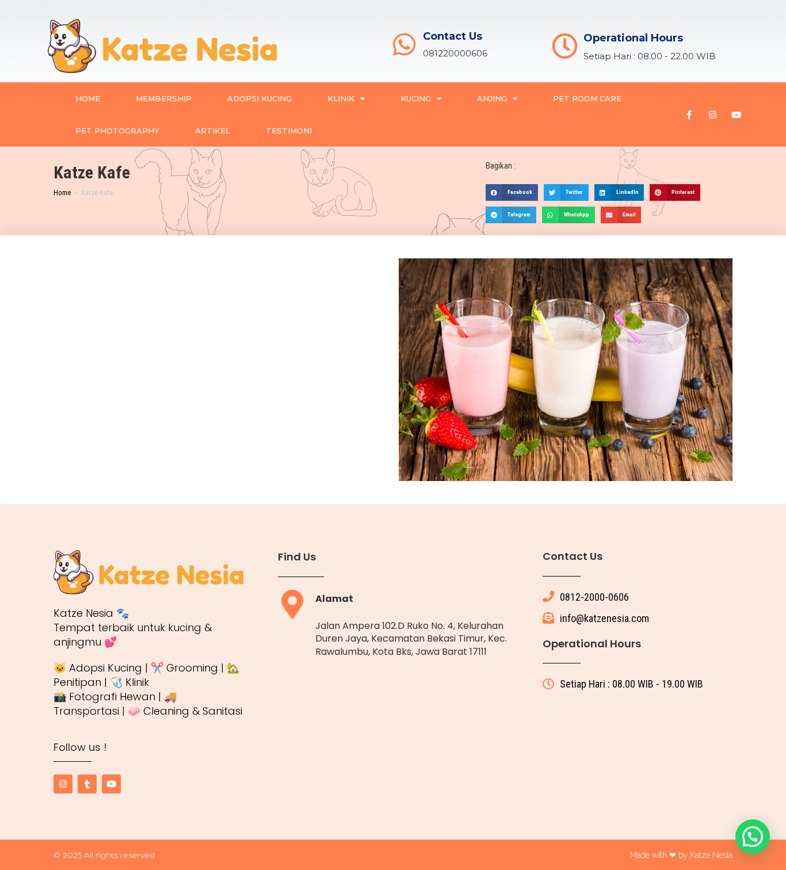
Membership (164, 98)
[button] (512, 192)
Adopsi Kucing (259, 98)
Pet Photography (117, 130)
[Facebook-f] (689, 114)
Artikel (212, 130)
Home (87, 98)
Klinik (340, 98)
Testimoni (289, 130)
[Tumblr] (87, 783)
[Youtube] (736, 114)
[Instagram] (713, 114)
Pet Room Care (587, 98)
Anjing (492, 98)
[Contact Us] (404, 45)
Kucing (415, 98)
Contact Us (452, 36)
